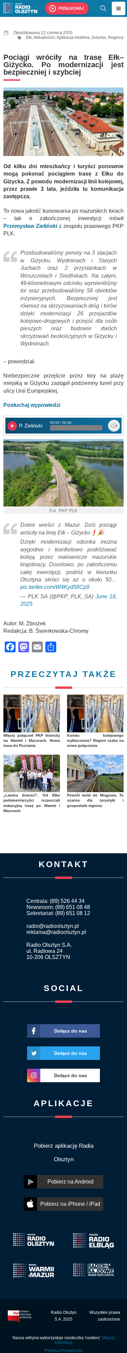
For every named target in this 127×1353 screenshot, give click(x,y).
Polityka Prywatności (64, 1350)
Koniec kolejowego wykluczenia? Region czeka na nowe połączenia (95, 740)
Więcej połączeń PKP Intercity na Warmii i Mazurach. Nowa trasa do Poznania (31, 740)
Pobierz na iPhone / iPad (70, 1204)
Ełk (29, 37)
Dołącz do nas (70, 1031)
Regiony (116, 37)
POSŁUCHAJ (71, 8)
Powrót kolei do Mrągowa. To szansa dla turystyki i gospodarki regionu (95, 800)
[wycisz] (114, 426)
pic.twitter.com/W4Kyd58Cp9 (54, 587)
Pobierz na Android (70, 1182)
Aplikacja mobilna (73, 37)
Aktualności (44, 37)
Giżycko (98, 37)
